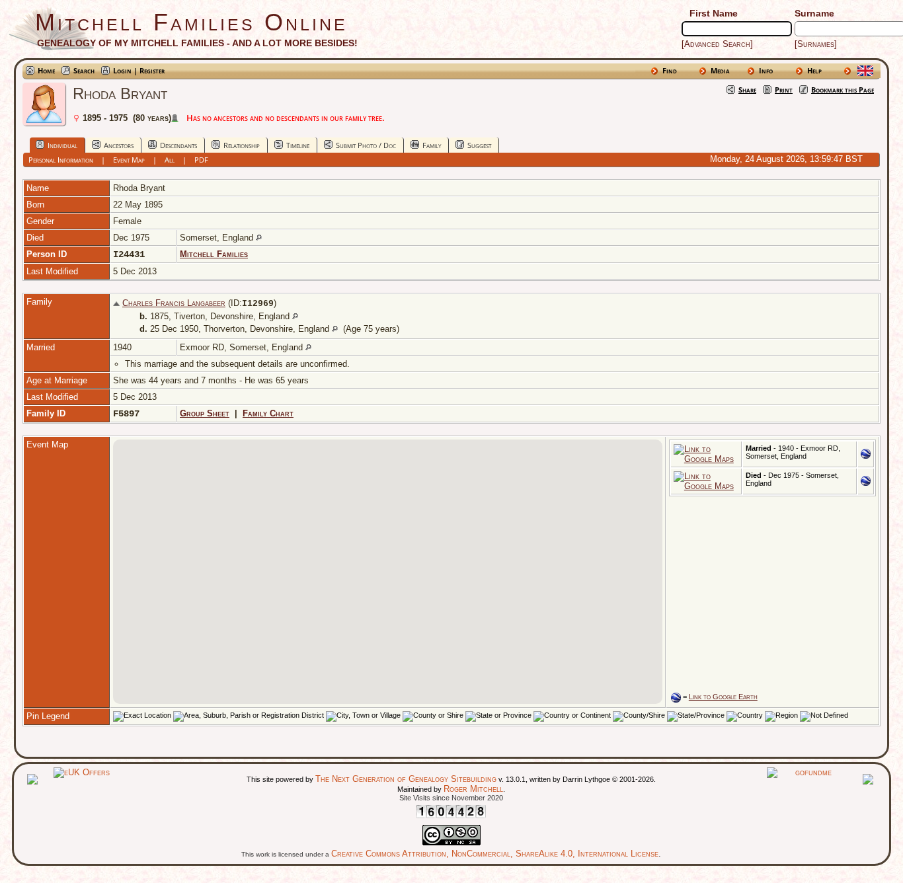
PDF (201, 160)
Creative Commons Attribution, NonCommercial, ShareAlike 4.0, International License (494, 854)
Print (784, 90)
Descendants (178, 145)
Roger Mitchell (473, 789)
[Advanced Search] (717, 44)
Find (669, 70)
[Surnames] (816, 44)
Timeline (297, 145)
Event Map (129, 160)
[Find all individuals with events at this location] (259, 238)
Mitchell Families (214, 254)
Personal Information (60, 160)
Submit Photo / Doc (366, 145)
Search (84, 70)
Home (46, 70)
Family (431, 145)
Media (720, 70)
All (170, 160)
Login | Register (139, 70)
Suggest (479, 145)
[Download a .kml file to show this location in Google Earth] (866, 456)
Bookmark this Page (842, 90)
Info (766, 70)
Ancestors (119, 145)
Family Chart (268, 413)
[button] (356, 544)
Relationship (241, 145)
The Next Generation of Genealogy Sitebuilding (405, 779)
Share (747, 90)
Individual (62, 145)
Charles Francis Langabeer (173, 303)
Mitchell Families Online (191, 22)
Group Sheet (204, 413)
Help (814, 70)
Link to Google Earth (723, 697)
